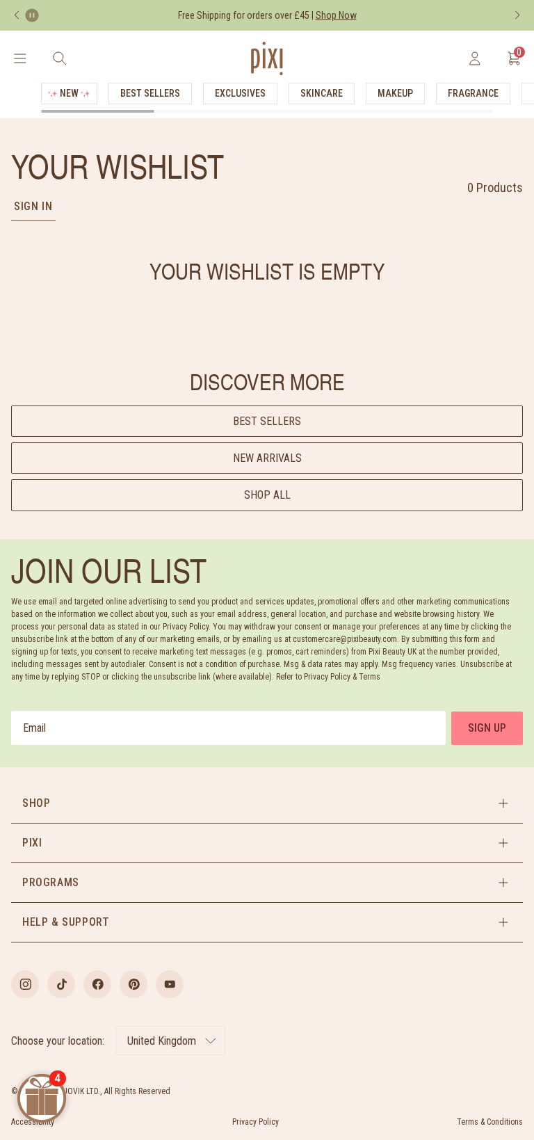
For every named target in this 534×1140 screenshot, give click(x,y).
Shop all (267, 494)
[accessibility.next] (517, 15)
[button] (267, 803)
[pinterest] (133, 984)
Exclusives (240, 93)
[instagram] (25, 984)
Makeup (395, 93)
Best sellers (267, 421)
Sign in (33, 206)
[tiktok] (61, 984)
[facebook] (97, 984)
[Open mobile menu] (20, 58)
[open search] (59, 58)
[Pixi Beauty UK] (267, 58)
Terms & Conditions (490, 1122)
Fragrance (473, 93)
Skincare (321, 93)
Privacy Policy (255, 1122)
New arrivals (267, 458)
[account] (474, 58)
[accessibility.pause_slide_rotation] (32, 15)
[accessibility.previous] (16, 15)
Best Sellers (150, 93)
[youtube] (170, 984)
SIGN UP (487, 727)
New (69, 93)
